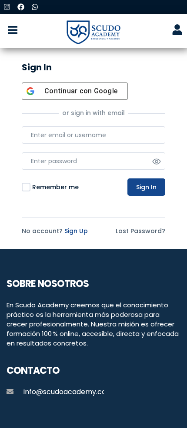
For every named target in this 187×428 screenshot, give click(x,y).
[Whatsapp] (35, 7)
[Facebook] (21, 7)
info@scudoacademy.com (68, 392)
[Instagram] (7, 7)
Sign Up (76, 231)
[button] (12, 31)
